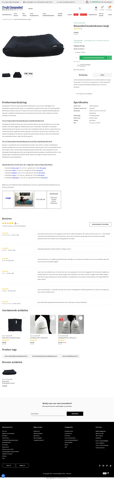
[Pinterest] (107, 466)
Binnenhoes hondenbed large (11, 338)
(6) (81, 28)
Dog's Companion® (79, 22)
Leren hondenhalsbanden (48, 14)
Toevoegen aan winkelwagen (93, 58)
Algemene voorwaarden (8, 433)
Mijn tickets (36, 435)
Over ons (4, 431)
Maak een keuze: (79, 49)
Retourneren (5, 447)
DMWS (60, 473)
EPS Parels (24, 14)
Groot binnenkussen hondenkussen (44, 356)
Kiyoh (66, 478)
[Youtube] (110, 466)
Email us (22, 465)
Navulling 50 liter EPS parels (39, 338)
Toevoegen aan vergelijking (84, 93)
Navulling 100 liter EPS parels (67, 338)
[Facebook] (99, 466)
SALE (76, 14)
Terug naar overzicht (7, 19)
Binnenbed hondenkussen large (8, 382)
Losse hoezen (16, 14)
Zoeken (79, 8)
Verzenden (5, 444)
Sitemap (4, 456)
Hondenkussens (7, 14)
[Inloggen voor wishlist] (110, 58)
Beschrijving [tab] (83, 75)
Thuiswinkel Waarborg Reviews (10, 440)
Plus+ (64, 473)
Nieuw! (70, 14)
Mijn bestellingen (38, 433)
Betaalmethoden (6, 442)
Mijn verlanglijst (38, 438)
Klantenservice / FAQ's (8, 449)
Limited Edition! (60, 14)
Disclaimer (4, 435)
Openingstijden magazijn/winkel (10, 451)
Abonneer (75, 414)
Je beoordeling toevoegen (100, 224)
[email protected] (100, 447)
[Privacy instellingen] (3, 476)
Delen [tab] (102, 75)
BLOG (110, 14)
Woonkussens (93, 14)
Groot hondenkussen (70, 356)
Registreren (37, 431)
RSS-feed (68, 473)
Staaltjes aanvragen (7, 454)
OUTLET (83, 14)
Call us (8, 465)
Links (3, 458)
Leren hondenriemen (34, 14)
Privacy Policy (5, 438)
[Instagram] (103, 466)
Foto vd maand (101, 14)
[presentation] (64, 45)
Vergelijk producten (39, 440)
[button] (6, 75)
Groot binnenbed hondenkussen (16, 356)
